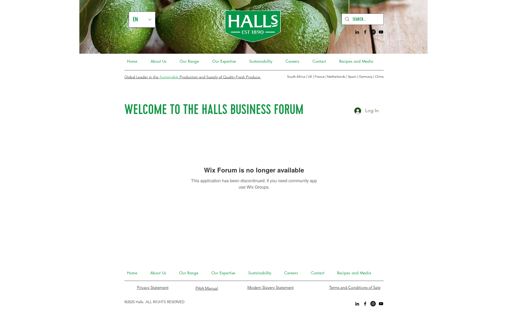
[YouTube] (381, 32)
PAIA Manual (207, 288)
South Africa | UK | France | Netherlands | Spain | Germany (330, 77)
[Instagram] (373, 32)
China (379, 77)
